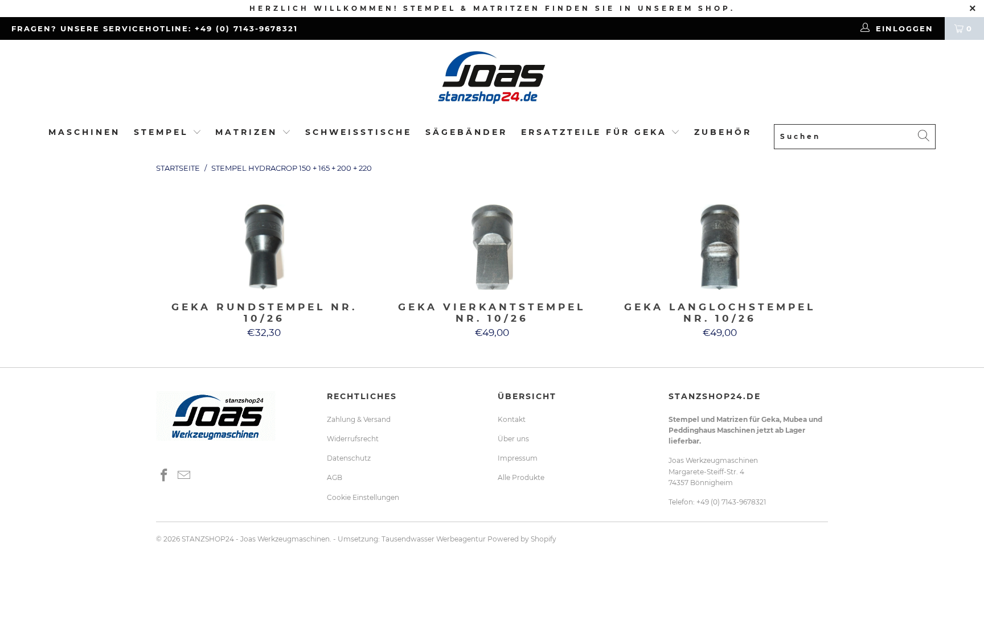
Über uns (513, 438)
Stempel (161, 132)
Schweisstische (358, 132)
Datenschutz (349, 458)
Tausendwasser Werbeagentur (434, 539)
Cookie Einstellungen (363, 497)
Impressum (518, 458)
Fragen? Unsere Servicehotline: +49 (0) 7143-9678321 (154, 28)
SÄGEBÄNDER (466, 132)
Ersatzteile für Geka (596, 132)
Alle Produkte (521, 477)
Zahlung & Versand (359, 419)
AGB (334, 477)
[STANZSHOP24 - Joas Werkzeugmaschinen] (492, 81)
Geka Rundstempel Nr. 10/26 (264, 247)
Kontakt (512, 419)
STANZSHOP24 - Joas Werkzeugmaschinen (256, 539)
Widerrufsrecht (353, 438)
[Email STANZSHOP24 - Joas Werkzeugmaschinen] (184, 476)
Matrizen (246, 132)
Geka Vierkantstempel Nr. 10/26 (492, 247)
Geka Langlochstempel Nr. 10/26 (720, 247)
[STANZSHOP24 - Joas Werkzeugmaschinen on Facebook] (164, 476)
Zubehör (723, 132)
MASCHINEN (84, 132)
